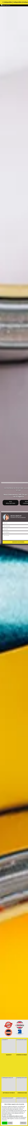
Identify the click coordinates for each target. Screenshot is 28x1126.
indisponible (7, 2)
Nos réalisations (10, 502)
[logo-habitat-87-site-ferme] (5, 5)
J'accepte (5, 1123)
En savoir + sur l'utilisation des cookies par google (12, 1116)
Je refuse (10, 1123)
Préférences (23, 1123)
